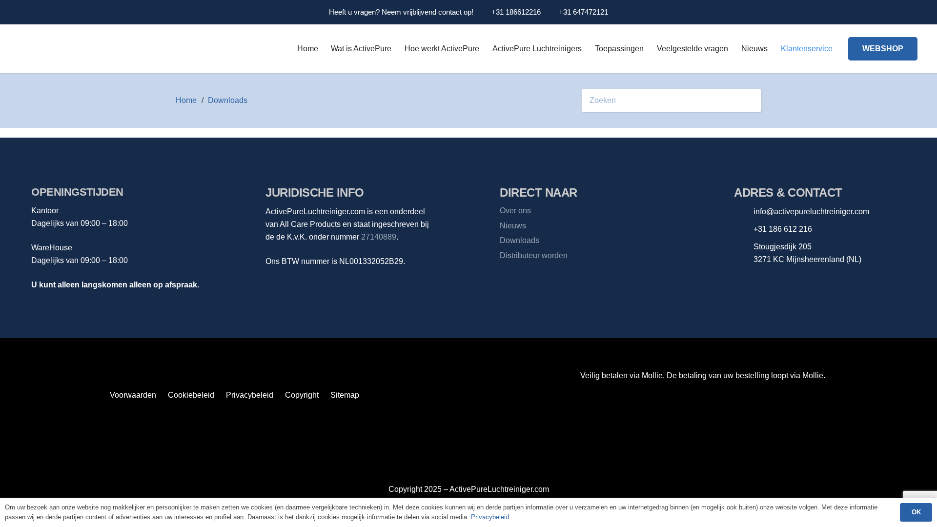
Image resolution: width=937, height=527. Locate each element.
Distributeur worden (534, 255)
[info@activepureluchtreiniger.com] (744, 212)
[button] (906, 12)
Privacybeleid (249, 395)
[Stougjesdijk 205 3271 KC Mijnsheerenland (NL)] (744, 253)
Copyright (302, 395)
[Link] (880, 12)
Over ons (515, 210)
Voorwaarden (133, 395)
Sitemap (344, 395)
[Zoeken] (749, 100)
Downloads (519, 240)
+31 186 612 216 (783, 229)
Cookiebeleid (191, 395)
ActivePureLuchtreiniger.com (499, 489)
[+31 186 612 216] (744, 229)
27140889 (378, 237)
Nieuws (513, 226)
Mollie (812, 375)
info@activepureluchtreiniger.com (811, 211)
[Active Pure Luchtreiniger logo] (144, 51)
